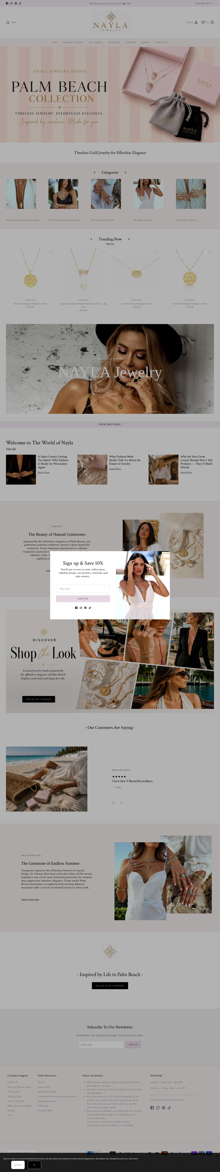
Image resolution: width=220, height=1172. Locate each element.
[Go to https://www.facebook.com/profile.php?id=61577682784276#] (76, 608)
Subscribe (83, 598)
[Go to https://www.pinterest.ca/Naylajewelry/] (85, 608)
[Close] (166, 555)
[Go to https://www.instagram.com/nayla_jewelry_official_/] (81, 608)
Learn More (133, 1158)
